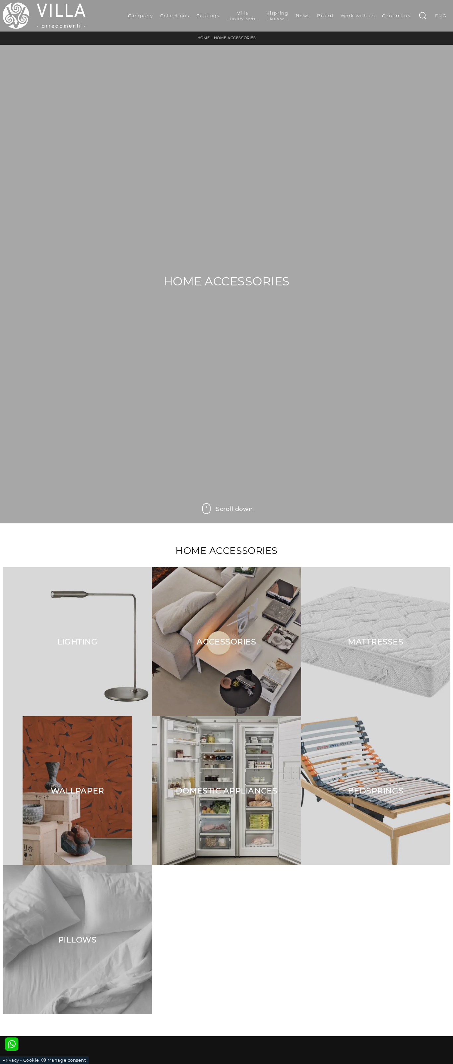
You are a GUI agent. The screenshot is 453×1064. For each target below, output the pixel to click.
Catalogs (207, 15)
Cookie (31, 1060)
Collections (174, 15)
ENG (441, 15)
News (303, 15)
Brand (325, 15)
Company (140, 15)
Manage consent (66, 1060)
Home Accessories (235, 38)
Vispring (277, 15)
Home (203, 38)
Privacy (10, 1060)
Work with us (358, 15)
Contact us (396, 15)
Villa (243, 15)
